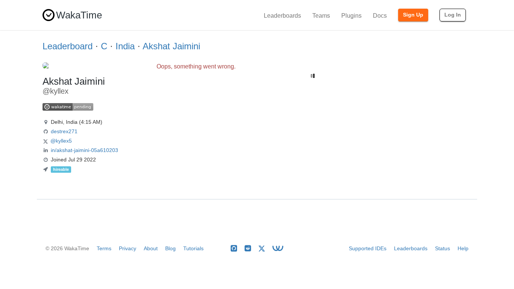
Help (463, 248)
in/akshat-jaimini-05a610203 (84, 150)
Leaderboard (68, 46)
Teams (321, 15)
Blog (170, 248)
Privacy (127, 248)
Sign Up (413, 15)
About (151, 248)
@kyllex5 (61, 141)
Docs (380, 15)
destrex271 (64, 131)
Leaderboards (282, 15)
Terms (104, 248)
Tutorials (193, 248)
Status (442, 248)
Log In (452, 15)
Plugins (351, 15)
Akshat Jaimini (171, 46)
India (125, 46)
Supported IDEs (367, 248)
